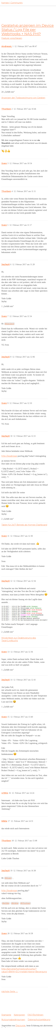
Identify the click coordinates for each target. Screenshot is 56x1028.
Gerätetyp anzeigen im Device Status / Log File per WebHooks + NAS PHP (27, 29)
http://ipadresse (9, 456)
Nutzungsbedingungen (13, 1019)
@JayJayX (9, 323)
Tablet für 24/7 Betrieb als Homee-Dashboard (24, 524)
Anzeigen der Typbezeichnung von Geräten (23, 97)
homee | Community (12, 2)
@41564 (5, 903)
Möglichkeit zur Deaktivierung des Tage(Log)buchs (18, 639)
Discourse (20, 1025)
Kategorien (19, 1015)
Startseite (6, 1015)
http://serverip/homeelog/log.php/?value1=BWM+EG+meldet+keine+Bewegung (24, 970)
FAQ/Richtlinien (35, 1015)
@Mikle (14, 903)
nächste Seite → (9, 991)
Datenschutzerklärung (39, 1019)
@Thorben (25, 903)
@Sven (8, 878)
